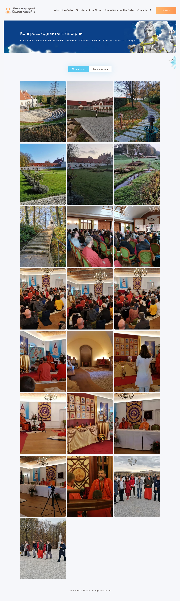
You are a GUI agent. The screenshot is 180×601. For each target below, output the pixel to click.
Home (23, 40)
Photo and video (37, 40)
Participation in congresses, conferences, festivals (74, 40)
